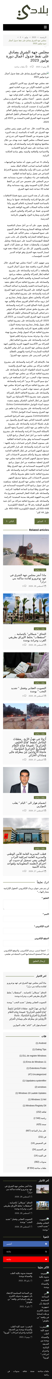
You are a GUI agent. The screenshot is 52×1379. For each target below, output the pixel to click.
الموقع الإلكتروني (42, 938)
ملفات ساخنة (19, 67)
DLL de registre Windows (34, 1056)
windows (42, 1087)
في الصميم (41, 1149)
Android (42, 1043)
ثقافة (44, 1112)
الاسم (46, 914)
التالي (11, 521)
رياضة (43, 1118)
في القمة (42, 1155)
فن (45, 1137)
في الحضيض (40, 1143)
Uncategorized (39, 1074)
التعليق (45, 898)
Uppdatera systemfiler (36, 1081)
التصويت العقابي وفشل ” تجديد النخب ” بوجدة (26, 1002)
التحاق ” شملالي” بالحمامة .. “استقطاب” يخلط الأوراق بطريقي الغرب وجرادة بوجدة (27, 637)
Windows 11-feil (38, 1099)
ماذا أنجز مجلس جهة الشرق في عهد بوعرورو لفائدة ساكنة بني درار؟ (28, 578)
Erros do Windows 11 (36, 1062)
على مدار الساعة (38, 1131)
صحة (44, 1124)
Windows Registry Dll (36, 1105)
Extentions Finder (38, 1068)
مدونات (43, 1162)
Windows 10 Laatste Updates (32, 1093)
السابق (40, 521)
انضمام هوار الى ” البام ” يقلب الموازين (29, 1025)
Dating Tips (40, 1049)
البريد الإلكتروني (41, 926)
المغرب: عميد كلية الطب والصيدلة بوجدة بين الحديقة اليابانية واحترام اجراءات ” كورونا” (17, 1329)
